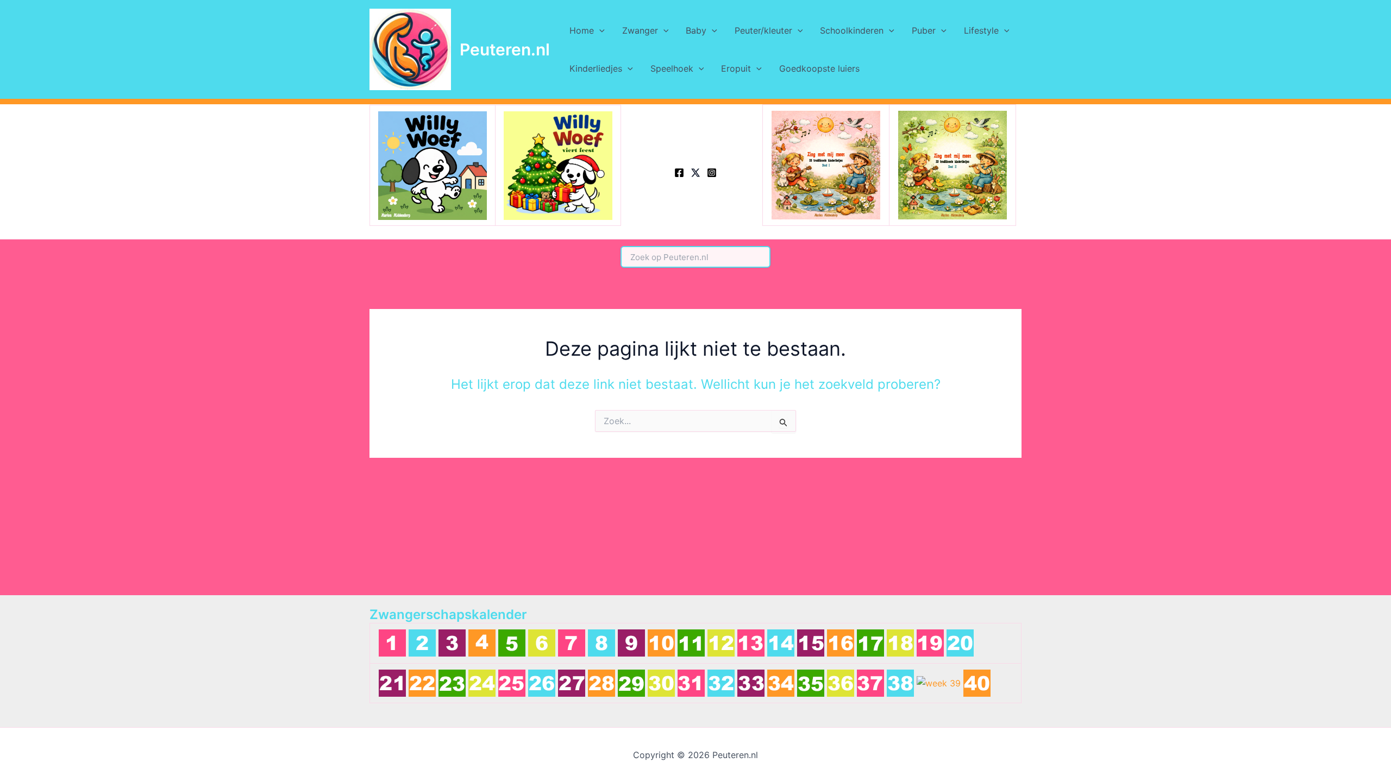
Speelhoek (671, 68)
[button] (599, 30)
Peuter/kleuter (763, 30)
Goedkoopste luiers (819, 68)
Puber (924, 30)
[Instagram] (712, 173)
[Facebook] (679, 173)
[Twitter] (695, 173)
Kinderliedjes (595, 68)
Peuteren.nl (505, 49)
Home (581, 30)
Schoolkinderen (852, 30)
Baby (696, 30)
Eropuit (736, 68)
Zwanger (640, 30)
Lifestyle (981, 30)
